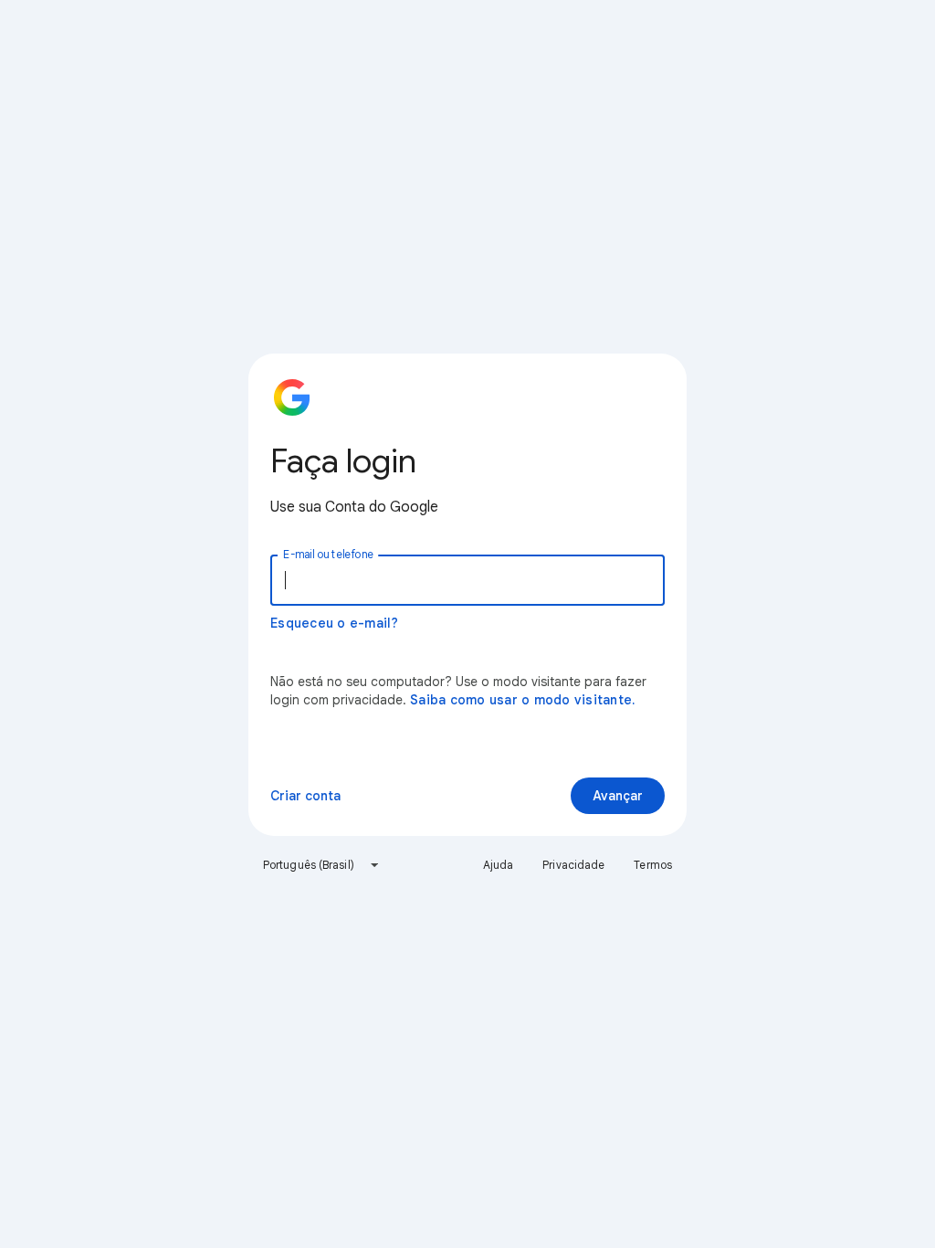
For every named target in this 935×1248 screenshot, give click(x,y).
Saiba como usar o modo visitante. (522, 700)
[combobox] (321, 865)
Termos (653, 865)
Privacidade (573, 865)
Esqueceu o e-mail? (334, 623)
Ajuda (498, 865)
